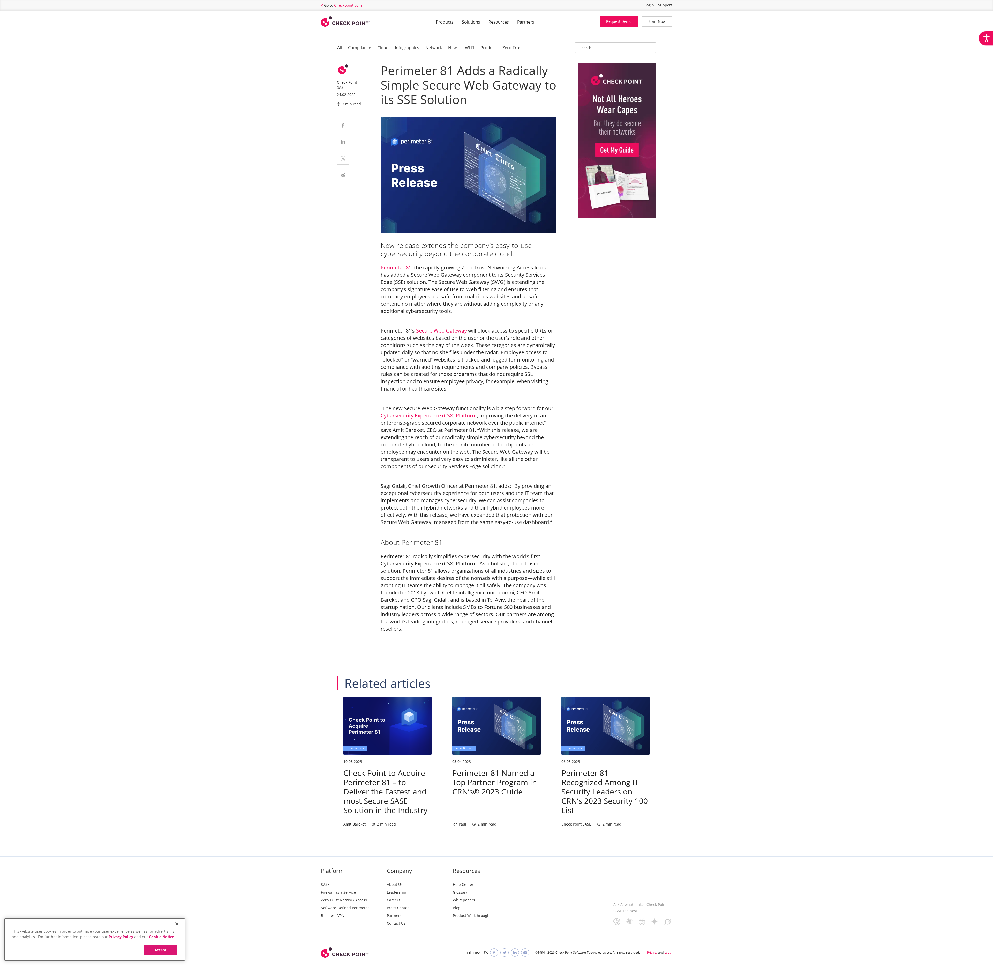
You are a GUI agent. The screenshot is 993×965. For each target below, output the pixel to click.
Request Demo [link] (618, 21)
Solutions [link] (471, 22)
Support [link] (665, 5)
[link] (986, 38)
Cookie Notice (161, 936)
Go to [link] (343, 5)
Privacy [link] (652, 952)
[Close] (177, 924)
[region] (94, 939)
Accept (161, 949)
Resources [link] (498, 22)
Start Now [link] (657, 21)
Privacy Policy (121, 936)
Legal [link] (668, 952)
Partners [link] (525, 22)
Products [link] (445, 22)
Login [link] (649, 5)
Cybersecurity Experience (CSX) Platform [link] (429, 415)
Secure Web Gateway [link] (441, 330)
